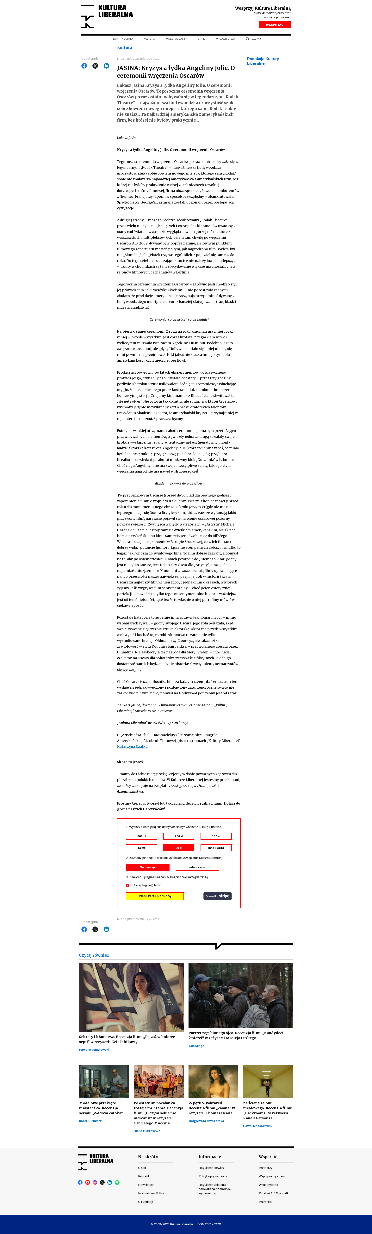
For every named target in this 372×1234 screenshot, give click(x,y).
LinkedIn (106, 66)
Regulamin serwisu (211, 1167)
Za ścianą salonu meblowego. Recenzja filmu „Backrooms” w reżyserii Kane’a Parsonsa (267, 1110)
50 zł (141, 847)
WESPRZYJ (274, 24)
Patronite (265, 1201)
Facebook (84, 66)
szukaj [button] (256, 38)
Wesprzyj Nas (268, 1184)
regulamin (154, 885)
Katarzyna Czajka (132, 746)
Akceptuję (147, 885)
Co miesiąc (148, 867)
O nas (142, 1167)
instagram (95, 1182)
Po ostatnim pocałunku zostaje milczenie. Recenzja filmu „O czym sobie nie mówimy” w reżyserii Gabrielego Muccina (158, 1113)
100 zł (216, 836)
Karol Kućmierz (90, 1121)
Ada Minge (197, 1045)
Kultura (149, 38)
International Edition (151, 1193)
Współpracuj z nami (272, 1176)
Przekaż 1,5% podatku (274, 1193)
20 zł (179, 847)
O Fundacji (145, 1201)
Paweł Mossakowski (94, 1049)
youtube (87, 1182)
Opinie (201, 38)
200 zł (179, 836)
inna (216, 847)
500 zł (141, 836)
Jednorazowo (198, 867)
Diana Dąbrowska (147, 1131)
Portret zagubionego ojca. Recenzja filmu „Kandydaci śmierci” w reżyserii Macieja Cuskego (236, 1035)
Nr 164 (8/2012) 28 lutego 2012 (138, 58)
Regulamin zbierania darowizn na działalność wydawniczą (215, 1189)
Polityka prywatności (213, 1176)
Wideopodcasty (176, 38)
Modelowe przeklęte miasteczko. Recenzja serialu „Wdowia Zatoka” (101, 1108)
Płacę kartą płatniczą (155, 896)
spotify (117, 1182)
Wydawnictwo (225, 38)
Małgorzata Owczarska (206, 1121)
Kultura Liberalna (107, 16)
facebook (80, 1182)
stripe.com (217, 896)
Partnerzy (265, 1167)
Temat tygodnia (122, 38)
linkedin (109, 1182)
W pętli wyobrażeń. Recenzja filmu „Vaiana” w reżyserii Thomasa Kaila (212, 1108)
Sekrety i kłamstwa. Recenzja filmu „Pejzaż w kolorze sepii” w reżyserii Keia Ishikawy (127, 1039)
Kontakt (143, 1176)
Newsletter (146, 1184)
